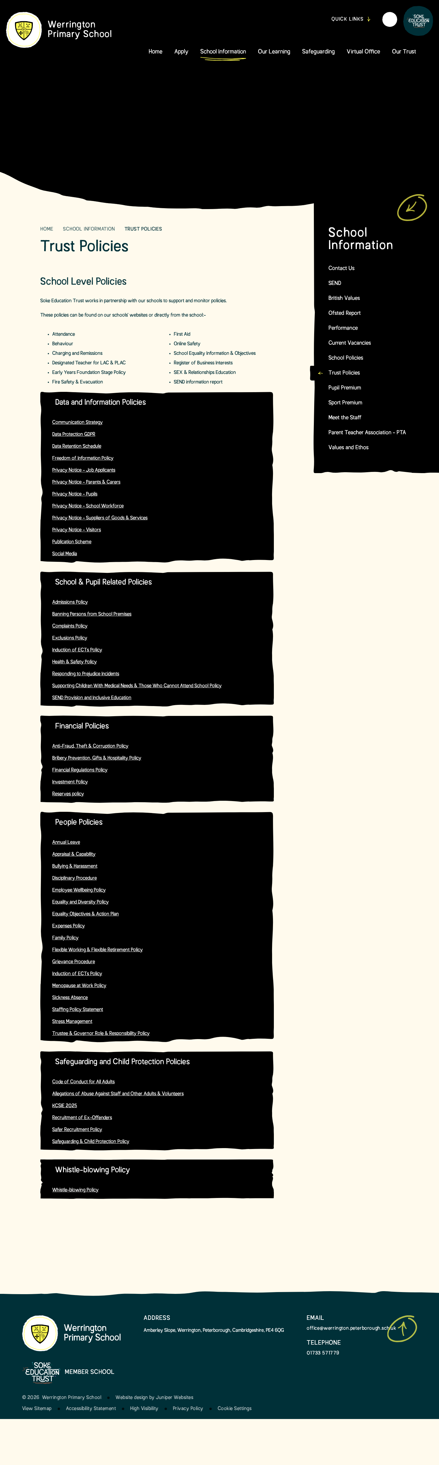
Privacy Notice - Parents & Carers (86, 482)
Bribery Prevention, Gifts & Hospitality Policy (96, 758)
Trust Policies (143, 229)
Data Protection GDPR (73, 434)
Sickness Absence (70, 997)
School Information (89, 229)
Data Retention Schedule (76, 446)
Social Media (64, 554)
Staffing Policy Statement (77, 1009)
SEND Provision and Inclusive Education (91, 698)
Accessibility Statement (91, 1408)
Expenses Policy (68, 926)
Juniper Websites (174, 1397)
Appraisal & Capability (74, 854)
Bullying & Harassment (74, 866)
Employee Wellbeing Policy (79, 890)
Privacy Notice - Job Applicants (83, 470)
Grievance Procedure (73, 962)
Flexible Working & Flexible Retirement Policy (97, 950)
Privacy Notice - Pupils (74, 494)
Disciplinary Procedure (74, 878)
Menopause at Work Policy (79, 986)
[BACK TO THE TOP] (402, 1328)
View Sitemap (37, 1408)
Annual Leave (66, 842)
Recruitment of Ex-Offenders (82, 1118)
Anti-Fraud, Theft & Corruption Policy (90, 746)
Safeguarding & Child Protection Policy (90, 1141)
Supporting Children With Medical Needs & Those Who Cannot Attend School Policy (137, 686)
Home (46, 229)
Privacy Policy (188, 1408)
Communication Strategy (77, 422)
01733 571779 (323, 1353)
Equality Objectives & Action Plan (85, 914)
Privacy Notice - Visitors (76, 530)
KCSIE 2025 (64, 1106)
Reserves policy (68, 794)
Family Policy (65, 938)
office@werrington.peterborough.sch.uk (351, 1328)
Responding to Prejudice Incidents (85, 674)
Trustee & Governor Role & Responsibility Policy (101, 1033)
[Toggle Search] (389, 19)
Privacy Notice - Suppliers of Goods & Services (100, 518)
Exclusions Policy (69, 638)
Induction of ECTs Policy (77, 650)
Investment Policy (70, 782)
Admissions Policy (70, 602)
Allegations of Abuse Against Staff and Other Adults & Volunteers (118, 1094)
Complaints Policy (70, 626)
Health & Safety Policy (74, 662)
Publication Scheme (71, 542)
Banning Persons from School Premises (91, 614)
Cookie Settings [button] (235, 1408)
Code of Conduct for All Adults (83, 1082)
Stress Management (72, 1021)
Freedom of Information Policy (82, 458)
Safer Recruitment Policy (77, 1129)
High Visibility (144, 1408)
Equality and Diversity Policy (80, 902)
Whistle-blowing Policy (75, 1190)
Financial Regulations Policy (80, 770)
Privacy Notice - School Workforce (88, 506)
